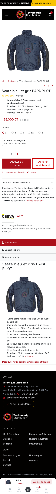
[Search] (18, 489)
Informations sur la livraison (16, 182)
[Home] (10, 489)
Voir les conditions (34, 200)
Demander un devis (41, 3)
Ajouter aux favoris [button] (15, 172)
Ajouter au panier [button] (16, 163)
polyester (29, 356)
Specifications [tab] (12, 249)
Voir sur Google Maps (20, 404)
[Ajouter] (17, 154)
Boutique (11, 81)
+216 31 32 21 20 (29, 394)
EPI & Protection (11, 434)
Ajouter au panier (41, 482)
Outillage (7, 438)
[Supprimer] (5, 154)
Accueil (6, 460)
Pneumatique (35, 443)
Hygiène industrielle (38, 438)
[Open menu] (28, 489)
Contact (7, 465)
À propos (33, 460)
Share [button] (33, 172)
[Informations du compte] (46, 489)
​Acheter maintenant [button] (43, 163)
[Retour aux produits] (48, 85)
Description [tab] (10, 242)
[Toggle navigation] (7, 14)
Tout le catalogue (11, 455)
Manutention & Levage (40, 434)
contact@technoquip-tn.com (21, 397)
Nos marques (35, 455)
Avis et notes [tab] (12, 257)
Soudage (7, 443)
